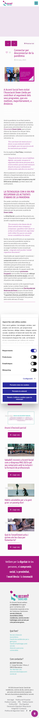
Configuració (28, 379)
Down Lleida (8, 212)
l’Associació (12, 129)
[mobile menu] (36, 3)
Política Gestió (27, 702)
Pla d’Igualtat (24, 704)
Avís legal (10, 700)
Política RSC (13, 704)
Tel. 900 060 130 (16, 669)
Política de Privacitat (23, 700)
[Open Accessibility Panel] (34, 713)
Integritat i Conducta (18, 708)
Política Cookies (10, 702)
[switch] (34, 357)
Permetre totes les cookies (19, 385)
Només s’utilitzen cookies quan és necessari (19, 398)
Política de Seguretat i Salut (14, 711)
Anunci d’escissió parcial (15, 427)
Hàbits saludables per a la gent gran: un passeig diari (18, 501)
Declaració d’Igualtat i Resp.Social (19, 706)
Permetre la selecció (19, 391)
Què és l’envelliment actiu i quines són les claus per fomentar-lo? (16, 537)
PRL (19, 702)
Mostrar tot (30, 43)
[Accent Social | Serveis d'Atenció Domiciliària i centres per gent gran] (8, 3)
